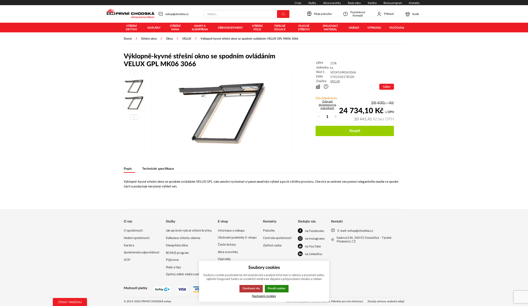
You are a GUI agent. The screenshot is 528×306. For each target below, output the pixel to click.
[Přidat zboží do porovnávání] (318, 87)
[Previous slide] (134, 72)
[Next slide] (134, 117)
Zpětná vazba (272, 245)
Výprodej (224, 259)
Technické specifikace (158, 168)
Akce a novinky (228, 252)
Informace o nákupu (231, 230)
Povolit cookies (276, 288)
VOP (127, 259)
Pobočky (269, 230)
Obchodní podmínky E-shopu (237, 237)
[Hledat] (283, 14)
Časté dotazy (227, 244)
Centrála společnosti (277, 238)
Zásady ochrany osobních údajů (386, 301)
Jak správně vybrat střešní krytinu (189, 230)
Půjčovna (172, 259)
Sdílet (386, 86)
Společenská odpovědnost (141, 252)
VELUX (335, 81)
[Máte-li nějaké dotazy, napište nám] (326, 86)
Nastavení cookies (264, 296)
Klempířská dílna (177, 245)
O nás (128, 221)
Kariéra (129, 245)
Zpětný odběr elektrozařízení (185, 274)
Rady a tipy (173, 267)
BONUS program (177, 252)
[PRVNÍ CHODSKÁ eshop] (129, 14)
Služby (170, 221)
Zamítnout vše (251, 288)
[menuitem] (131, 27)
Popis (128, 168)
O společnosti (133, 230)
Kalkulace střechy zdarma (183, 238)
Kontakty (269, 221)
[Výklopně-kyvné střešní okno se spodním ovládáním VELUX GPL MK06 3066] (222, 113)
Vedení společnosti (137, 238)
